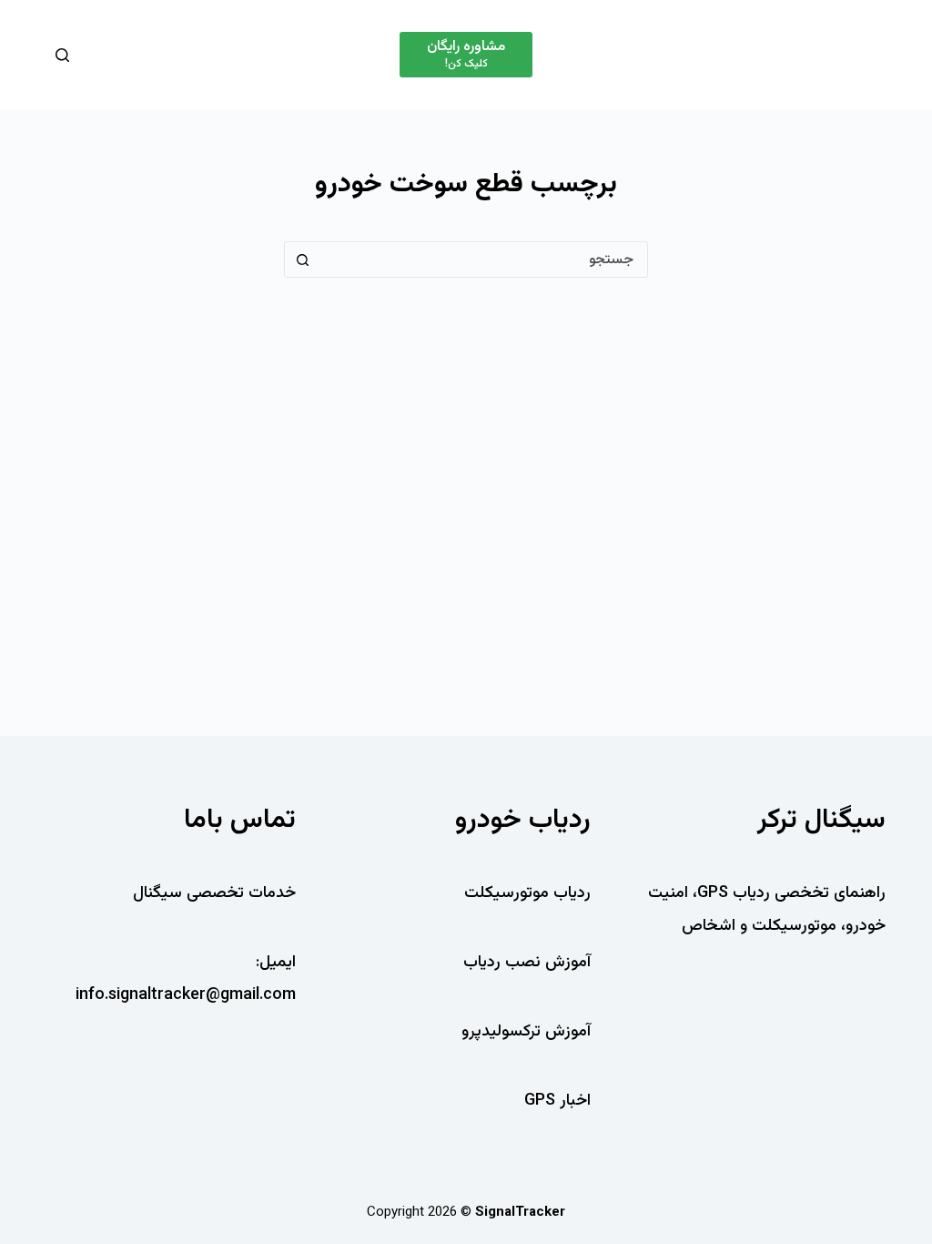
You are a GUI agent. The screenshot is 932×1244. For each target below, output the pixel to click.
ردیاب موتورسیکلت (527, 893)
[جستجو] (62, 55)
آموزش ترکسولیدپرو (526, 1032)
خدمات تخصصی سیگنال (214, 893)
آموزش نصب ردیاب (527, 962)
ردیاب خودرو (523, 820)
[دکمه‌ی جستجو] (302, 259)
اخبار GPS (557, 1101)
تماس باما (240, 820)
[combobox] (483, 259)
